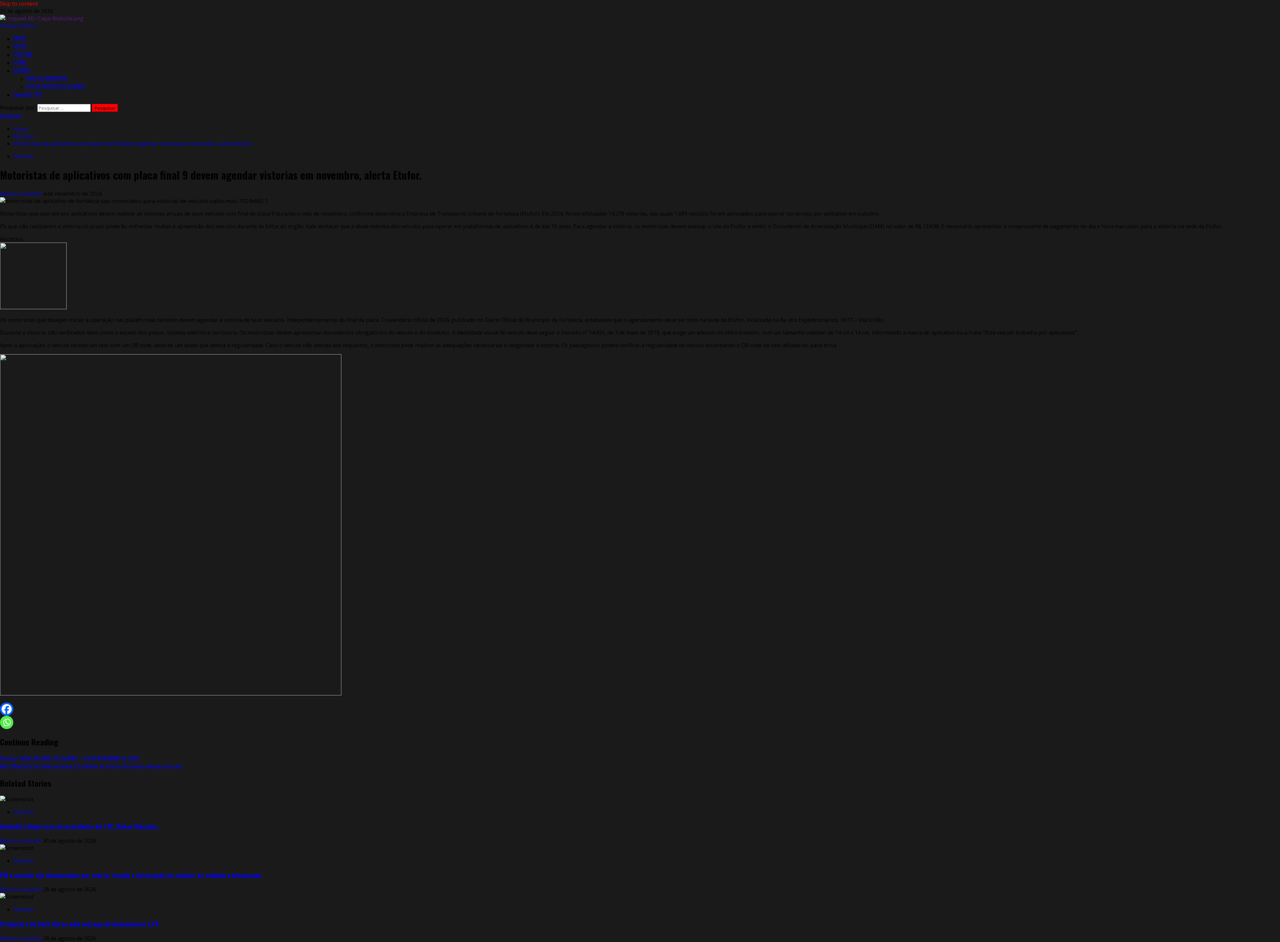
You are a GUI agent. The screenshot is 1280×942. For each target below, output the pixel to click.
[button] (18, 25)
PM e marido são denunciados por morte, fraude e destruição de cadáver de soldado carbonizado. (131, 875)
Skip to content (19, 3)
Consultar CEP (27, 95)
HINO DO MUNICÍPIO (47, 79)
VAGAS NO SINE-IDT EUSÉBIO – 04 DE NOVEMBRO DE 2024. (70, 758)
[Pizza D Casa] (33, 307)
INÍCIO (19, 39)
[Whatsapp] (6, 722)
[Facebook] (6, 709)
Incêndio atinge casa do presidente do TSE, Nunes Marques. (79, 826)
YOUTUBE (22, 55)
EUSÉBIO (21, 71)
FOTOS (20, 47)
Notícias (23, 156)
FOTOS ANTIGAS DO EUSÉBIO (56, 87)
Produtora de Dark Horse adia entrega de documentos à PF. (80, 923)
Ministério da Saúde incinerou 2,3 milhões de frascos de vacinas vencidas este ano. (91, 766)
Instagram (10, 116)
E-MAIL (20, 63)
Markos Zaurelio (21, 193)
